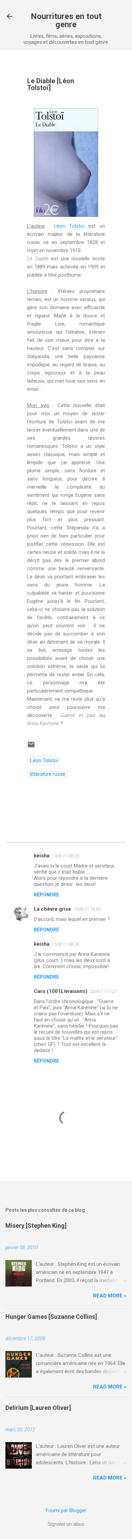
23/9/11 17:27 (103, 991)
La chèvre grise (52, 909)
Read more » (110, 1296)
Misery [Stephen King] (36, 1225)
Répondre (46, 894)
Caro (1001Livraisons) (60, 991)
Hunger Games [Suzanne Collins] (51, 1316)
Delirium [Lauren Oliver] (38, 1407)
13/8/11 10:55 (87, 909)
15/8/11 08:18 (65, 944)
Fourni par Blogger (66, 1510)
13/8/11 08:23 (65, 855)
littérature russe (47, 774)
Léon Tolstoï (69, 226)
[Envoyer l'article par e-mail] (31, 747)
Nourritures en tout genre (66, 20)
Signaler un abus (66, 1524)
